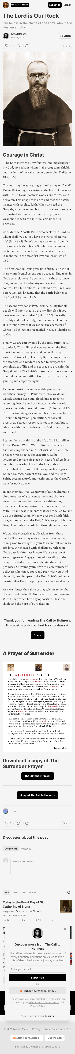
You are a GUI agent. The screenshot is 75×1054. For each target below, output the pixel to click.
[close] (65, 929)
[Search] (68, 892)
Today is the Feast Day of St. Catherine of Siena (23, 904)
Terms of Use (54, 998)
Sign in (68, 4)
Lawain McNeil (19, 34)
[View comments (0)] (18, 45)
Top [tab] (7, 892)
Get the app (55, 1037)
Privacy (36, 1029)
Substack (20, 1046)
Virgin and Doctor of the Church (22, 911)
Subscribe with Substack (40, 991)
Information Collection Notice (44, 1002)
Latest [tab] (16, 892)
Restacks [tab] (26, 848)
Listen (67, 35)
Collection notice (61, 1029)
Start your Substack (28, 1037)
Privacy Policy (37, 1005)
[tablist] (18, 848)
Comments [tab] (11, 848)
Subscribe (54, 4)
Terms (46, 1029)
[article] (37, 911)
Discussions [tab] (29, 892)
